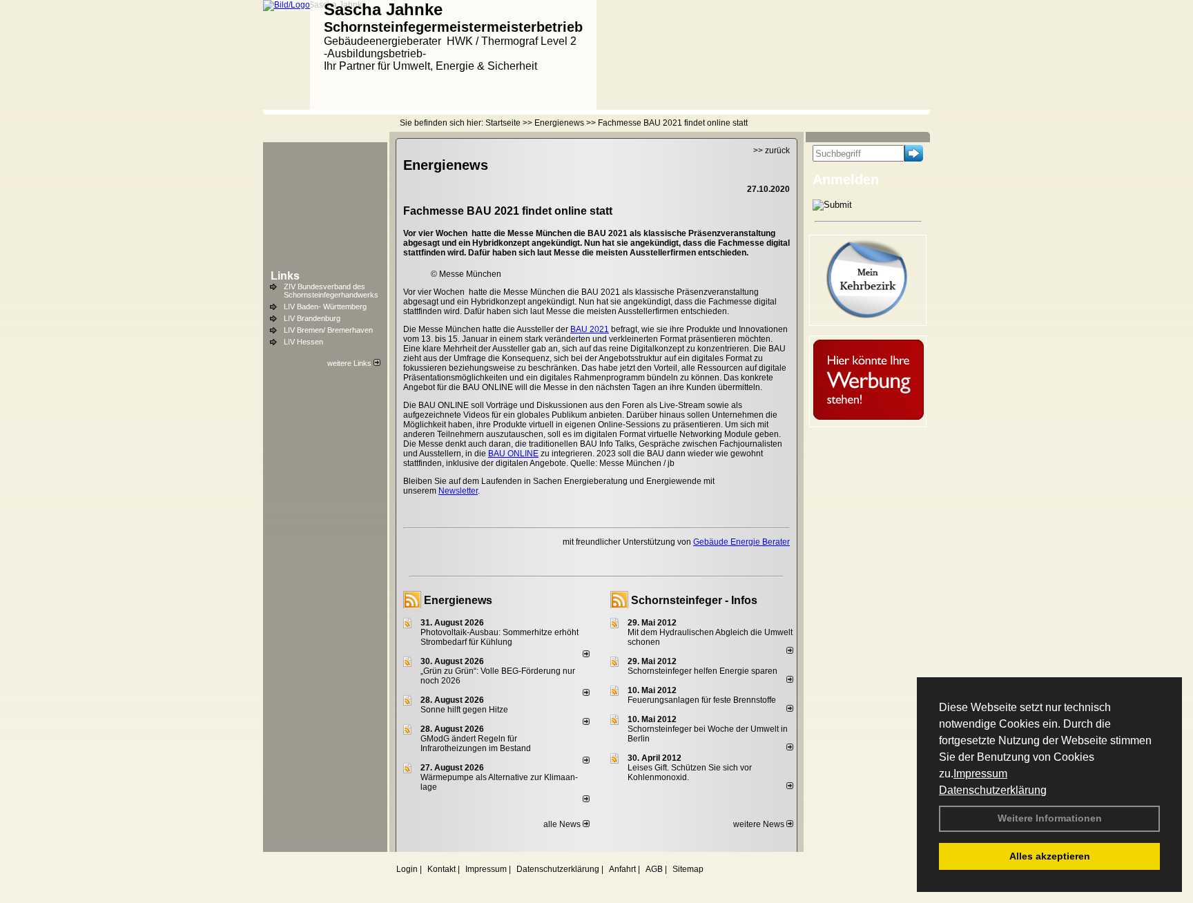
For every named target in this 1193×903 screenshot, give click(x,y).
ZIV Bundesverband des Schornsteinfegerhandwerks (331, 290)
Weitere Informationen (1050, 818)
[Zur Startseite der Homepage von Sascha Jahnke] (286, 5)
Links (285, 276)
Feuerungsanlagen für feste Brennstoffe (702, 700)
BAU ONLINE (513, 453)
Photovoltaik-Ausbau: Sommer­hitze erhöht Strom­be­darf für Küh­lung (499, 637)
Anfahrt (622, 869)
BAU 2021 (589, 329)
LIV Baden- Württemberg (325, 306)
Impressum (980, 773)
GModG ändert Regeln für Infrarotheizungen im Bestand (475, 743)
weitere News (759, 824)
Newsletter (458, 491)
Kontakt (441, 869)
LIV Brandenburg (312, 318)
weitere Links (350, 363)
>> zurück (771, 150)
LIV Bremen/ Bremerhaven (328, 330)
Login (407, 869)
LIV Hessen (303, 342)
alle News (563, 824)
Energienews (458, 600)
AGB (654, 869)
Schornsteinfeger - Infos (694, 600)
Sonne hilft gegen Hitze (464, 710)
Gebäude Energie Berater (741, 542)
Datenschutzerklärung (993, 790)
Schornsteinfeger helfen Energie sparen (702, 671)
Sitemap (688, 869)
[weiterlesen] (586, 654)
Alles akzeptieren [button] (1049, 856)
